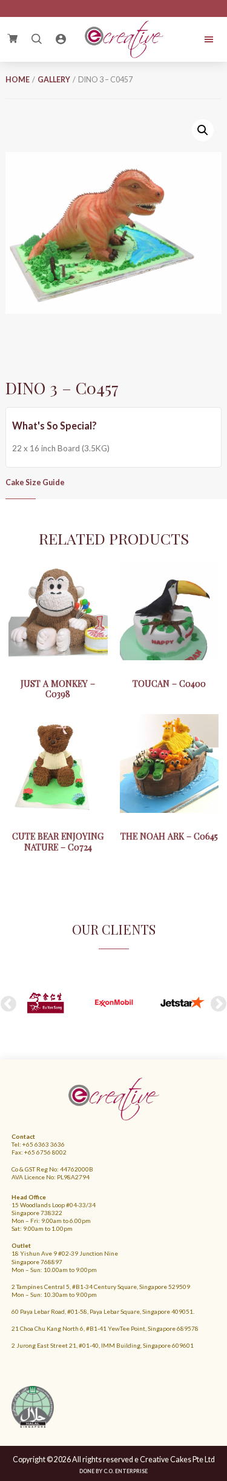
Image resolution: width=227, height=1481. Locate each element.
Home (17, 79)
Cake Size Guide (35, 482)
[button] (203, 130)
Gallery (54, 79)
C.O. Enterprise (126, 1471)
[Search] (36, 39)
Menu (201, 39)
